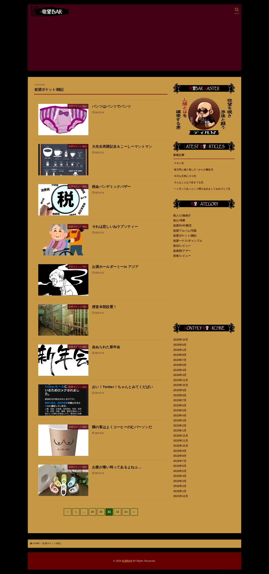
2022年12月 (180, 435)
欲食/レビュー (182, 255)
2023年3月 (180, 420)
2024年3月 (180, 375)
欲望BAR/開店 (182, 225)
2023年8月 (180, 395)
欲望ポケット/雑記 (185, 235)
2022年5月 (180, 471)
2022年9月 (180, 450)
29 (92, 511)
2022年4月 (180, 476)
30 (100, 511)
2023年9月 (180, 390)
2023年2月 (180, 425)
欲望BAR (127, 561)
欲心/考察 (179, 220)
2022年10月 (180, 445)
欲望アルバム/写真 (185, 230)
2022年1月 (180, 491)
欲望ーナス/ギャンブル (187, 240)
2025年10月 (180, 339)
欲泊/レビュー (182, 245)
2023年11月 (180, 380)
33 (125, 511)
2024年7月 (180, 360)
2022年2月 (180, 486)
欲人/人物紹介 (182, 215)
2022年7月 (180, 460)
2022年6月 (180, 465)
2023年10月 (180, 385)
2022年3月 (180, 481)
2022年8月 (180, 455)
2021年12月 (180, 496)
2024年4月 (180, 370)
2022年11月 (180, 440)
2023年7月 (180, 400)
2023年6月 (180, 405)
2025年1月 (180, 349)
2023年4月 (180, 415)
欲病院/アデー (182, 250)
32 (117, 511)
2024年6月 (180, 364)
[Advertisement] (134, 45)
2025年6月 (180, 344)
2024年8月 (180, 354)
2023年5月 (180, 410)
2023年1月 (180, 430)
